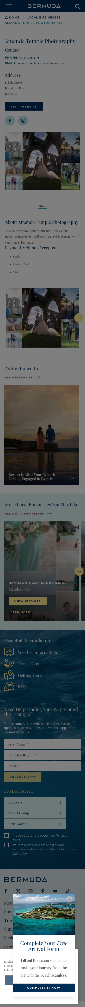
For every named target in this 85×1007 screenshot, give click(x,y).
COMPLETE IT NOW (43, 987)
